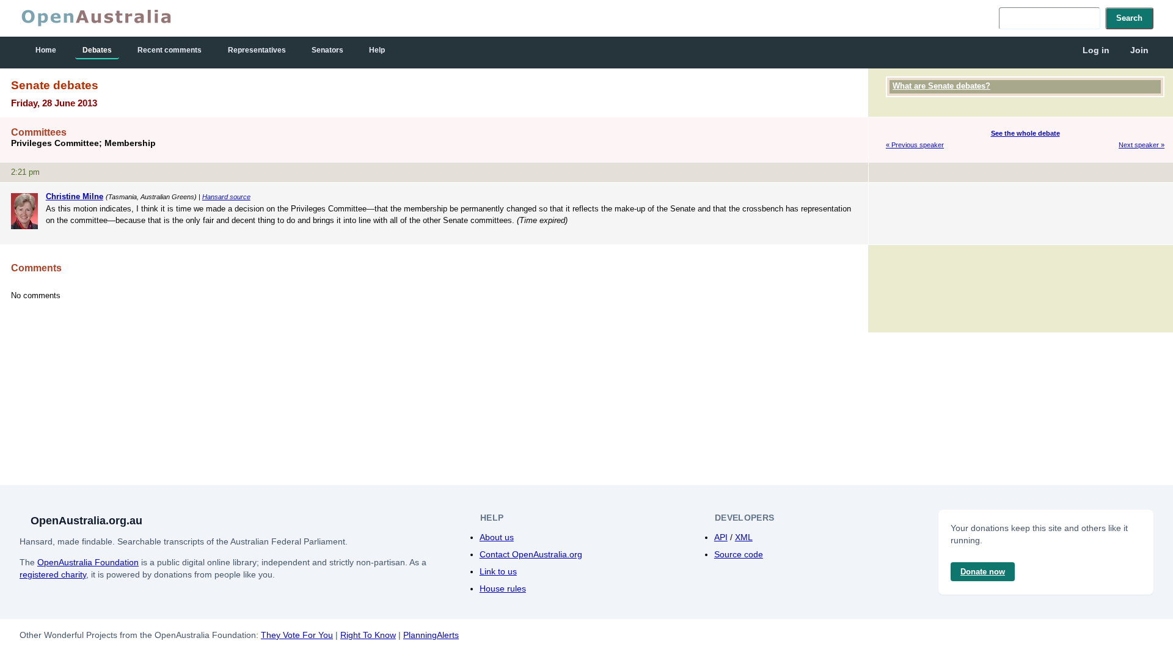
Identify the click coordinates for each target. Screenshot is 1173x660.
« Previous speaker (915, 144)
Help (377, 50)
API (721, 537)
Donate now (982, 571)
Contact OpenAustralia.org (531, 554)
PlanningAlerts (431, 635)
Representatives (257, 50)
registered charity (53, 574)
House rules (503, 588)
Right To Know (368, 635)
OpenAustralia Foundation (88, 562)
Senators (327, 50)
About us (497, 537)
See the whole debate (1025, 133)
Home (45, 50)
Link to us (498, 571)
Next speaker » (1141, 144)
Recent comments (169, 50)
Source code (738, 554)
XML (744, 537)
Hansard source (226, 196)
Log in (1096, 50)
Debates (97, 50)
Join (1139, 50)
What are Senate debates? (941, 85)
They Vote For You (297, 635)
